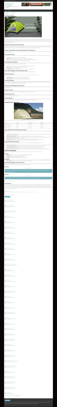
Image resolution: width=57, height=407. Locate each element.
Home (6, 10)
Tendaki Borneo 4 (12, 194)
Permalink (14, 201)
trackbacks (12, 395)
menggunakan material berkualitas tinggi (14, 55)
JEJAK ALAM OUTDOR (9, 4)
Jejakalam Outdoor (23, 41)
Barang (9, 10)
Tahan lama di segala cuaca (15, 154)
